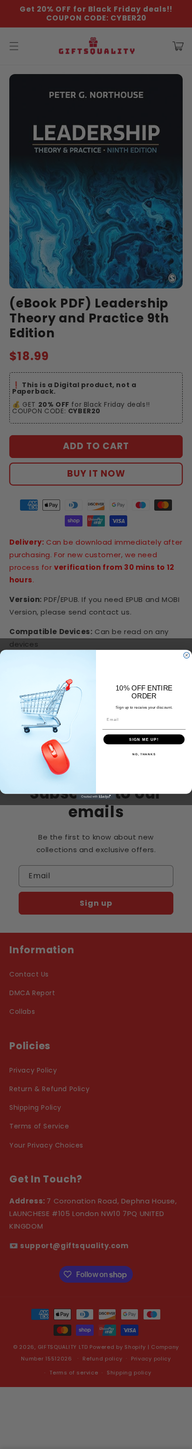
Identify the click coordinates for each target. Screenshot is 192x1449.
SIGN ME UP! (144, 739)
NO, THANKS (144, 753)
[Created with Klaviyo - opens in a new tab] (96, 796)
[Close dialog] (187, 655)
